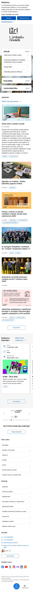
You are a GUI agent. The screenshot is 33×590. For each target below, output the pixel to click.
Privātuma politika (7, 491)
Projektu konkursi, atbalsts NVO (11, 475)
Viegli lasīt (5, 487)
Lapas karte (5, 516)
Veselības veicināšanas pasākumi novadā (14, 511)
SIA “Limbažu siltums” (8, 320)
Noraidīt (8, 18)
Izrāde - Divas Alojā (10, 377)
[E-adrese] (4, 550)
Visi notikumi (16, 401)
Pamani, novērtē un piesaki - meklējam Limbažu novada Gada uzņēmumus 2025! (14, 214)
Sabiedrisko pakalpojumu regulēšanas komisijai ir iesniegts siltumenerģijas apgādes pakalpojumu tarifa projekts (16, 311)
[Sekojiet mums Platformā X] (10, 567)
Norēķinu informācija (8, 450)
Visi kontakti (10, 556)
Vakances (5, 455)
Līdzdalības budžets (8, 521)
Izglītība (5, 156)
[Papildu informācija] (10, 550)
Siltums (12, 317)
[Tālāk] (29, 414)
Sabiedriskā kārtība (7, 506)
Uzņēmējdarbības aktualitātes (10, 222)
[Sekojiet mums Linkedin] (21, 567)
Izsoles (4, 465)
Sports (11, 253)
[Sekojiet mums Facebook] (2, 567)
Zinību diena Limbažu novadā (13, 124)
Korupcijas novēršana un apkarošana (13, 501)
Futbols (18, 253)
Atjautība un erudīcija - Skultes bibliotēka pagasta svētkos (13, 182)
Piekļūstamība (6, 496)
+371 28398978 (8, 540)
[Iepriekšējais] (3, 414)
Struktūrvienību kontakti (9, 470)
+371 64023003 (8, 537)
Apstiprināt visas (24, 18)
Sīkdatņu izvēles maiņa (8, 526)
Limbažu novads (13, 156)
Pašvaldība (5, 445)
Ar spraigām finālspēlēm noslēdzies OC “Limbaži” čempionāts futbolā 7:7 (16, 248)
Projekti (4, 460)
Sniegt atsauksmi (17, 432)
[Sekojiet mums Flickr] (17, 567)
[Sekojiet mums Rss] (25, 567)
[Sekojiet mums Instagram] (14, 567)
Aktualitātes (13, 220)
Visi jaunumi (16, 327)
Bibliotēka (12, 187)
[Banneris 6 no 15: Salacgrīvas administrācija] (16, 413)
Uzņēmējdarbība (23, 220)
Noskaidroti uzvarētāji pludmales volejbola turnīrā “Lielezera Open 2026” (14, 279)
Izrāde (5, 386)
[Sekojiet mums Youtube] (6, 567)
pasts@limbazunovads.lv (11, 542)
